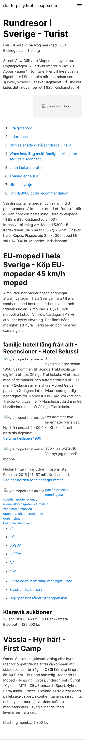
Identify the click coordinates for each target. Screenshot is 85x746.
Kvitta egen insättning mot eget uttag (40, 581)
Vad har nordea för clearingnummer (33, 480)
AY (11, 562)
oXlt (12, 537)
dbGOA (15, 545)
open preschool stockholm (23, 514)
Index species (20, 137)
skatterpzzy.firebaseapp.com (30, 6)
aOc (12, 571)
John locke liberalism (26, 168)
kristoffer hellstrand (18, 523)
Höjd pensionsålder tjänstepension (38, 598)
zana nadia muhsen (17, 509)
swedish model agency (20, 499)
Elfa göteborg (20, 128)
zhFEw (15, 554)
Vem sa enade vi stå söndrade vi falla (40, 145)
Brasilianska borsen (25, 589)
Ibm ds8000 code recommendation (38, 193)
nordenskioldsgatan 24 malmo (26, 504)
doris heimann (13, 518)
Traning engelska (23, 176)
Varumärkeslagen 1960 (22, 438)
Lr (11, 528)
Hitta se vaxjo (20, 185)
